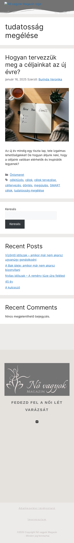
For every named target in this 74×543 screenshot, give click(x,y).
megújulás (41, 185)
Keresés (10, 209)
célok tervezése (45, 180)
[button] (66, 4)
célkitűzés (17, 180)
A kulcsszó (12, 287)
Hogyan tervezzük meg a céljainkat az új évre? (35, 64)
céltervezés (13, 185)
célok (29, 180)
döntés (27, 185)
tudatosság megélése (29, 190)
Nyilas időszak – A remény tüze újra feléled (35, 275)
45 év (9, 281)
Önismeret (17, 175)
